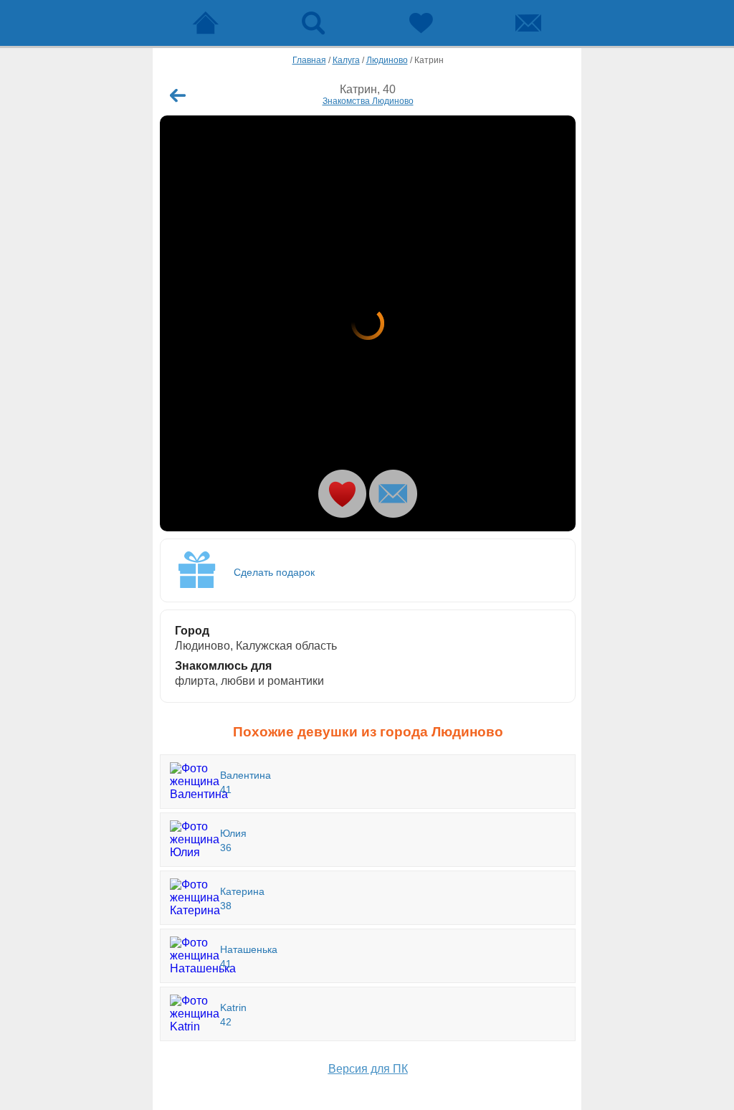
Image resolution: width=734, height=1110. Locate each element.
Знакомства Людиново (368, 101)
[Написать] (393, 494)
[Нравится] (342, 494)
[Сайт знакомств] (205, 23)
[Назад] (178, 95)
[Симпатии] (421, 23)
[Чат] (528, 23)
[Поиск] (313, 23)
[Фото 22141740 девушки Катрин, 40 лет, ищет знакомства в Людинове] (368, 323)
